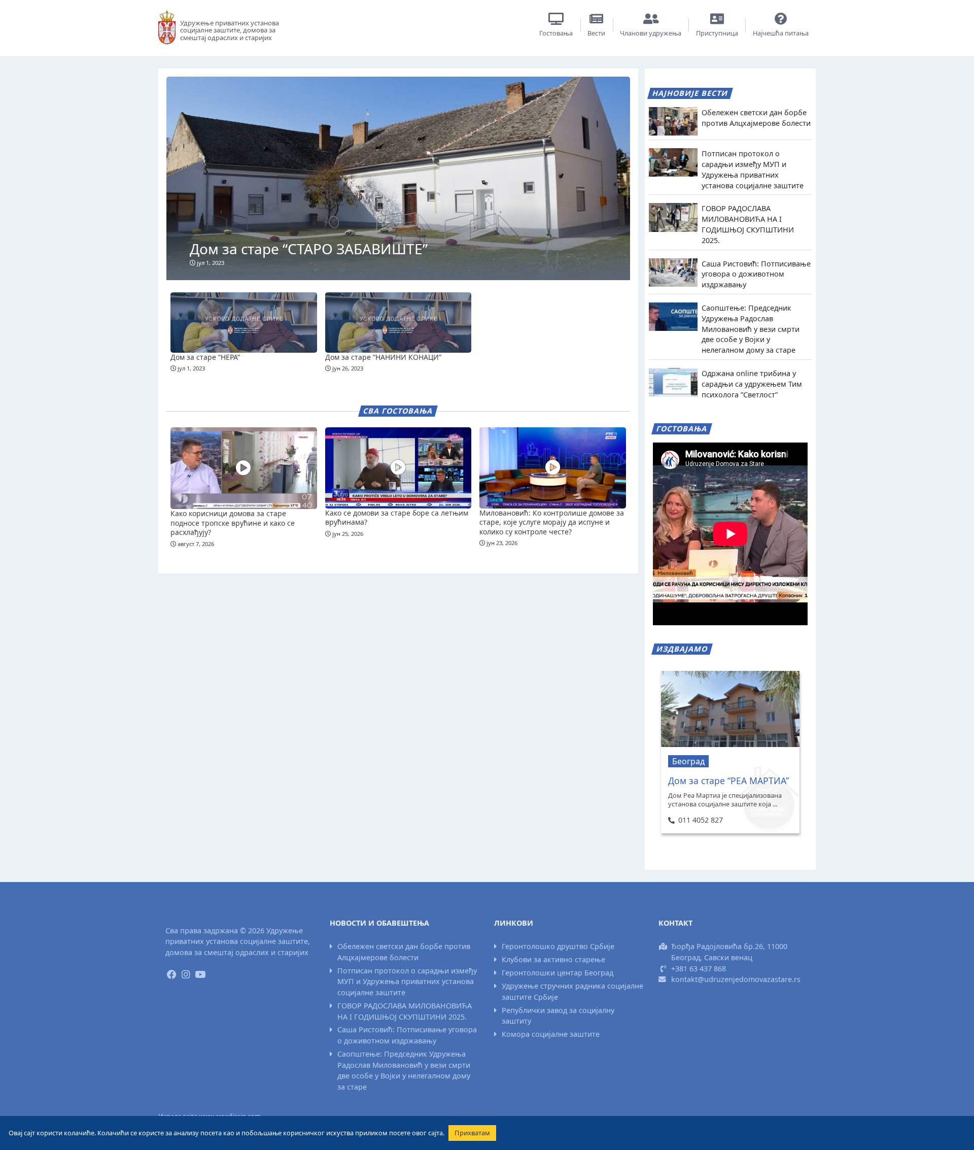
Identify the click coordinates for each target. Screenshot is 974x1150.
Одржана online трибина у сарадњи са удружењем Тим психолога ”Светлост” (752, 383)
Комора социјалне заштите (551, 1034)
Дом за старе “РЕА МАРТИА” (728, 780)
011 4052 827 (700, 820)
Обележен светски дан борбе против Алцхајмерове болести (756, 118)
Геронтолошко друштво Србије (558, 946)
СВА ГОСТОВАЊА (398, 411)
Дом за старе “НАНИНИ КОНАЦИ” (383, 357)
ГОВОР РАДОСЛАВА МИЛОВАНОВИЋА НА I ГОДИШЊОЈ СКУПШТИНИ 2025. (748, 224)
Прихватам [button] (472, 1132)
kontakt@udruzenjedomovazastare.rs (736, 979)
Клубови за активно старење (553, 959)
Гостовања (556, 33)
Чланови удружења (650, 33)
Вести (596, 33)
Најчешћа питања (781, 33)
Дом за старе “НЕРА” (205, 357)
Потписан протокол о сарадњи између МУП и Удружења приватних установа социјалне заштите (753, 169)
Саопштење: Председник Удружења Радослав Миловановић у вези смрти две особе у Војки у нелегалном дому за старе (750, 329)
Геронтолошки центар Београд (557, 972)
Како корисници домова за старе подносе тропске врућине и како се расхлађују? (232, 522)
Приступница (717, 33)
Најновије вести (690, 93)
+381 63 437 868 (698, 968)
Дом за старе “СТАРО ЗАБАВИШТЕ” (309, 248)
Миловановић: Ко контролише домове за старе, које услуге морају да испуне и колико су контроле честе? (551, 522)
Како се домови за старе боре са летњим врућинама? (396, 517)
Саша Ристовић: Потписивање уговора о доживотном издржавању (756, 274)
